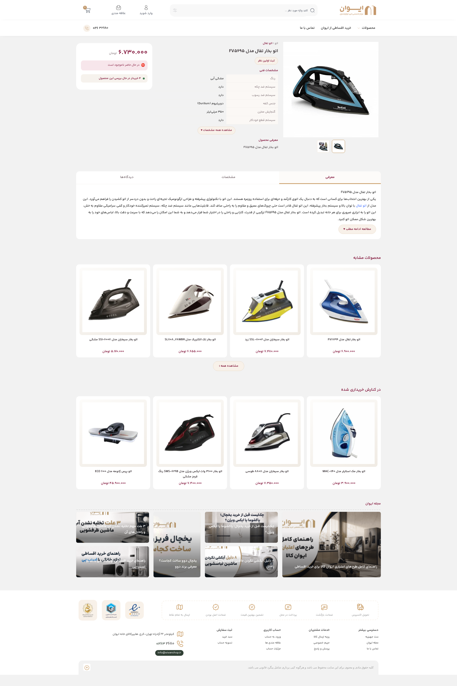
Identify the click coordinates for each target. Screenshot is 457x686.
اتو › (270, 43)
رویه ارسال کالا (322, 637)
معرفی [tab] (330, 177)
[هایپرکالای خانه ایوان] (358, 10)
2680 (165, 644)
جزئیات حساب (273, 649)
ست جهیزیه (371, 637)
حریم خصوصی (321, 643)
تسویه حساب (225, 643)
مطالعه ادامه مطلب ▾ (357, 229)
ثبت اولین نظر (266, 61)
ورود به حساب (273, 637)
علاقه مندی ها (273, 643)
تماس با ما (372, 649)
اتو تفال (361, 205)
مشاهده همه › (228, 366)
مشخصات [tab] (228, 177)
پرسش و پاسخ (322, 649)
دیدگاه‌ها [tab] (127, 177)
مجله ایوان (372, 643)
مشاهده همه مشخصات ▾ (216, 130)
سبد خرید (227, 637)
